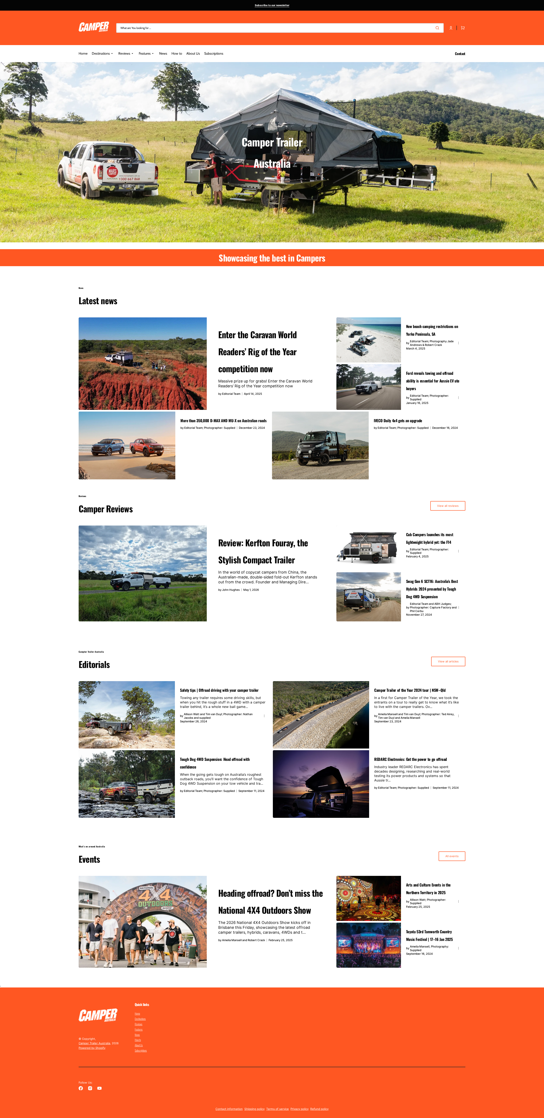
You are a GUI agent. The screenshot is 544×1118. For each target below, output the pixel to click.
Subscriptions (141, 1050)
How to (138, 1040)
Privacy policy (299, 1109)
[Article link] (207, 363)
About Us (139, 1045)
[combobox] (280, 28)
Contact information (229, 1109)
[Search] (438, 28)
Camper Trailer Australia (94, 1043)
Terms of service (277, 1109)
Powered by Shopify (92, 1048)
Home (137, 1014)
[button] (451, 28)
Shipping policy (254, 1109)
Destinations (140, 1019)
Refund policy (319, 1109)
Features (139, 1029)
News (137, 1035)
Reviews (138, 1024)
